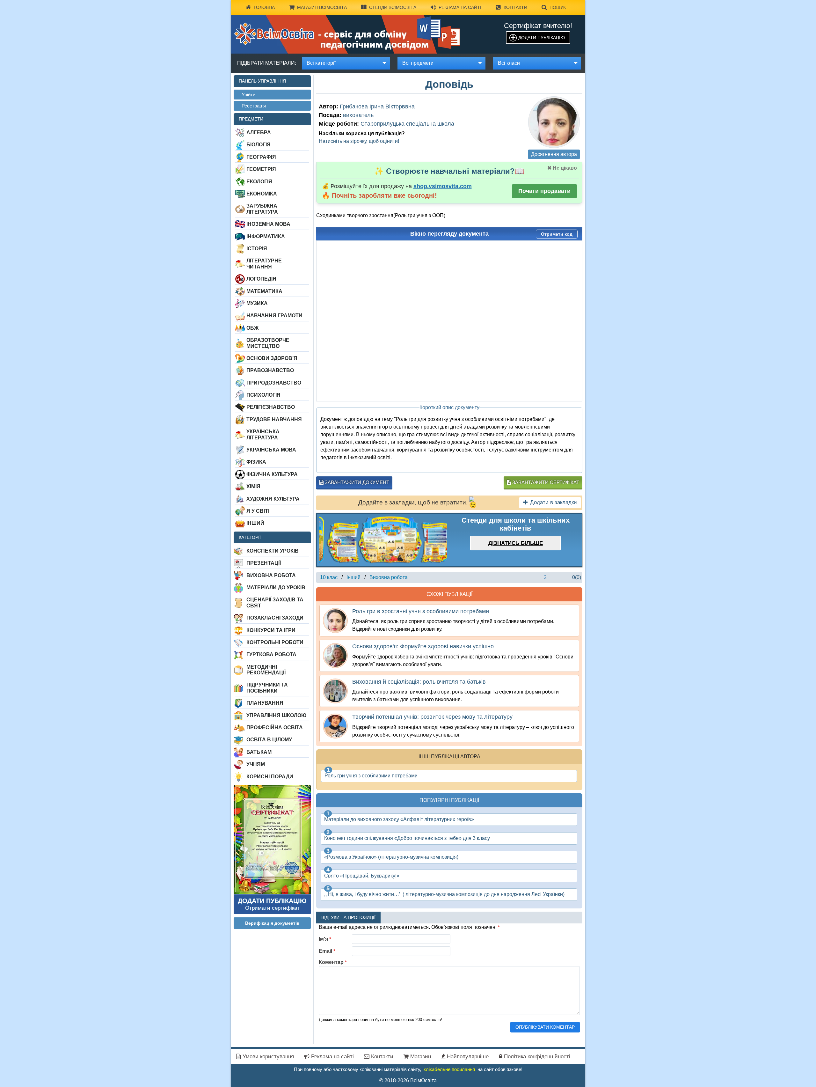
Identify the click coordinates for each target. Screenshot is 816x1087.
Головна (264, 7)
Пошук (558, 7)
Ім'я (325, 939)
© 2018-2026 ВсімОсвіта (408, 1080)
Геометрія (261, 169)
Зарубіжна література (262, 208)
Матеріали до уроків (275, 587)
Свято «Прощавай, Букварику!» (361, 875)
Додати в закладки (553, 502)
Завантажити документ (356, 482)
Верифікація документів (272, 923)
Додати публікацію (541, 37)
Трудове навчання (274, 419)
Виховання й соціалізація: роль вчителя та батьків (419, 682)
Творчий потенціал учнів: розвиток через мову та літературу (432, 717)
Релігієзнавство (270, 407)
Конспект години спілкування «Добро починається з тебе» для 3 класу (407, 838)
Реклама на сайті (460, 7)
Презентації (263, 563)
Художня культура (273, 499)
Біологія (258, 144)
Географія (261, 157)
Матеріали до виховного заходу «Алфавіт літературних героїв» (399, 819)
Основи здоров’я (271, 358)
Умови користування (267, 1057)
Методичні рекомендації (266, 669)
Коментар (333, 962)
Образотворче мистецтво (267, 343)
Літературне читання (264, 263)
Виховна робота (271, 575)
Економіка (261, 193)
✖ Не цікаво (562, 168)
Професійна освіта (274, 727)
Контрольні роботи (274, 642)
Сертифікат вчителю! (538, 26)
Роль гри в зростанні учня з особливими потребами (420, 611)
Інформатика (265, 236)
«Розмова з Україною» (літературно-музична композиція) (391, 857)
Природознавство (273, 383)
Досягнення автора (554, 154)
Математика (264, 291)
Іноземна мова (268, 224)
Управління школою (276, 715)
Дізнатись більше (515, 543)
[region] (383, 540)
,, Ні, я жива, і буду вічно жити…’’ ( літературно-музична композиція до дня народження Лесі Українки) (444, 894)
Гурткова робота (271, 654)
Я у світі (257, 511)
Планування (264, 703)
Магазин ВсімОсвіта (322, 7)
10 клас (329, 577)
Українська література (263, 434)
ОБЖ (252, 328)
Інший (255, 523)
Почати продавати (544, 191)
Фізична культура (272, 474)
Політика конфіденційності (536, 1057)
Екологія (259, 181)
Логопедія (261, 279)
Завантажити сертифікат (545, 482)
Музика (257, 303)
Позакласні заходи (274, 618)
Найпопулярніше (467, 1057)
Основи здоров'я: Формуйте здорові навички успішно (423, 646)
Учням (255, 764)
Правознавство (270, 370)
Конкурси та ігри (270, 630)
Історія (256, 248)
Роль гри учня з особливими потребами (371, 775)
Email (327, 951)
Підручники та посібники (267, 687)
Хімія (253, 486)
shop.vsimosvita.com (442, 186)
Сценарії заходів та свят (274, 602)
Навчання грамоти (274, 315)
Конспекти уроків (272, 551)
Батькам (259, 752)
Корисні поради (269, 776)
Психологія (263, 395)
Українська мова (271, 449)
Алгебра (258, 132)
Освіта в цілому (269, 739)
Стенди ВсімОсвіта (392, 7)
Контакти (515, 7)
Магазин (420, 1057)
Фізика (256, 462)
